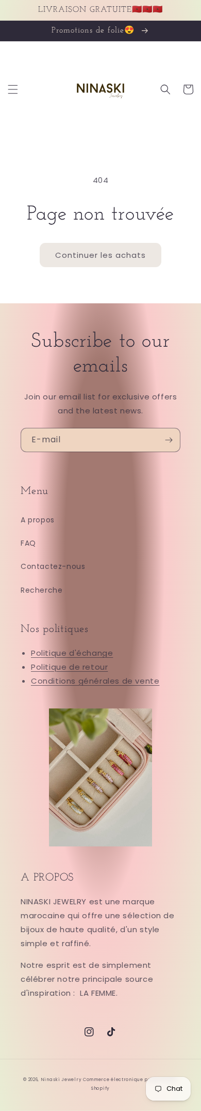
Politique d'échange (72, 652)
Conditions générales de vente (95, 680)
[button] (13, 89)
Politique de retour (69, 666)
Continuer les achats (100, 255)
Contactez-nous (53, 566)
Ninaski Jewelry (62, 1079)
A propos (38, 520)
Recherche (41, 590)
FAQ (28, 543)
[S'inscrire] (168, 440)
